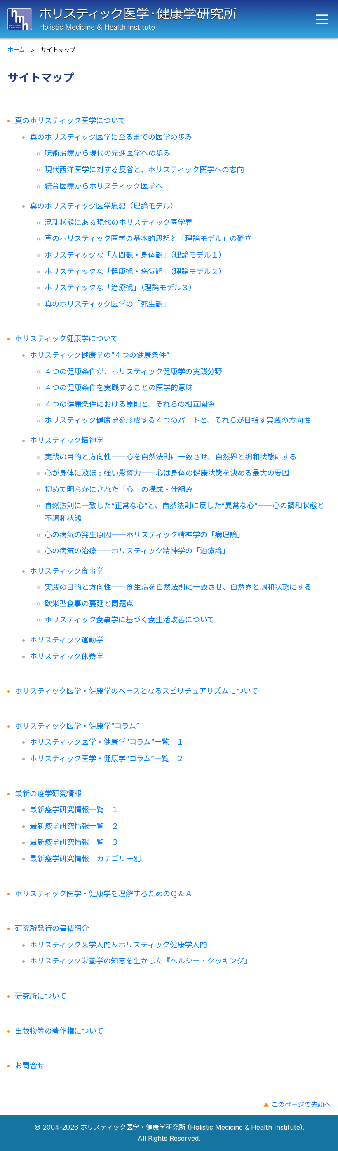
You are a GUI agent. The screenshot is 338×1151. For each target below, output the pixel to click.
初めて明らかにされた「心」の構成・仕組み (119, 489)
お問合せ (30, 1065)
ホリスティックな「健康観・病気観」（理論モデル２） (135, 271)
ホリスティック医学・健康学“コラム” (77, 726)
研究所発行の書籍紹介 (52, 928)
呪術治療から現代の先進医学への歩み (108, 153)
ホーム (16, 49)
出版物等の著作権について (59, 1031)
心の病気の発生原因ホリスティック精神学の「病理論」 (144, 534)
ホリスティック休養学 (66, 656)
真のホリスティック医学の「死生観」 (107, 304)
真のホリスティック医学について (70, 120)
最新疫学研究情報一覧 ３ (74, 842)
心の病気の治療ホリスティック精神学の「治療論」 (137, 550)
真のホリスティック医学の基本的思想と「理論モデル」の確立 (148, 238)
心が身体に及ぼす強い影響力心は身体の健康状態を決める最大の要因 (167, 473)
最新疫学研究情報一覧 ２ (74, 826)
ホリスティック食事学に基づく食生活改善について (129, 619)
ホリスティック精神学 (66, 440)
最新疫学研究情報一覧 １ (74, 809)
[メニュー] (322, 19)
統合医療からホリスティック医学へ (104, 186)
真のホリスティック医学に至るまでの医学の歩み (111, 137)
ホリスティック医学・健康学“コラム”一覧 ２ (107, 758)
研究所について (40, 996)
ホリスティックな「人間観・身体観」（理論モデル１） (135, 255)
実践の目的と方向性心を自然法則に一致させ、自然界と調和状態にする (171, 456)
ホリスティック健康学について (66, 338)
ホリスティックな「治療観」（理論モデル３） (120, 287)
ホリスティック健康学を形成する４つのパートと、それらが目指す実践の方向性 (178, 420)
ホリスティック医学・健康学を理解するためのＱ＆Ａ (103, 893)
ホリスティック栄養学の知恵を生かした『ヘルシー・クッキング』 (140, 960)
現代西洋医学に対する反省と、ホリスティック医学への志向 (144, 169)
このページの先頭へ (301, 1104)
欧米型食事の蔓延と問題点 (89, 603)
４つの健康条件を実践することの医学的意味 (119, 387)
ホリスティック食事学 (66, 571)
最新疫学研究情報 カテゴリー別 (85, 858)
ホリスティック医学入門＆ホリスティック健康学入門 (118, 944)
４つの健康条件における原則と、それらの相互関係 (130, 404)
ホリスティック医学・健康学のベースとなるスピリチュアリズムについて (136, 691)
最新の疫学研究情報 (48, 793)
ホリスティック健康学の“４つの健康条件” (99, 355)
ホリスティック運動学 (66, 639)
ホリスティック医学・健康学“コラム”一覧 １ (107, 742)
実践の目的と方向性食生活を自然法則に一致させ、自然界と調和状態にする (178, 587)
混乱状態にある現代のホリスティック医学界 (118, 222)
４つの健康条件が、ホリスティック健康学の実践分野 (133, 371)
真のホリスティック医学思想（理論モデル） (104, 206)
